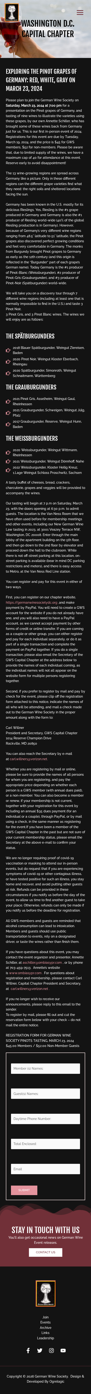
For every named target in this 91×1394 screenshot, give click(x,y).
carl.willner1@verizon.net (29, 989)
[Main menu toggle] (80, 12)
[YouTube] (63, 1350)
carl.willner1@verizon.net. (29, 759)
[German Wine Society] (12, 12)
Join (45, 1317)
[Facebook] (28, 1350)
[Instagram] (51, 1350)
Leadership (45, 1338)
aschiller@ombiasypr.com (42, 962)
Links (45, 1333)
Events (45, 1322)
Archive (45, 1328)
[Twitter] (39, 1350)
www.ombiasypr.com (25, 973)
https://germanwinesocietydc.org (31, 602)
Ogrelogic (56, 1381)
